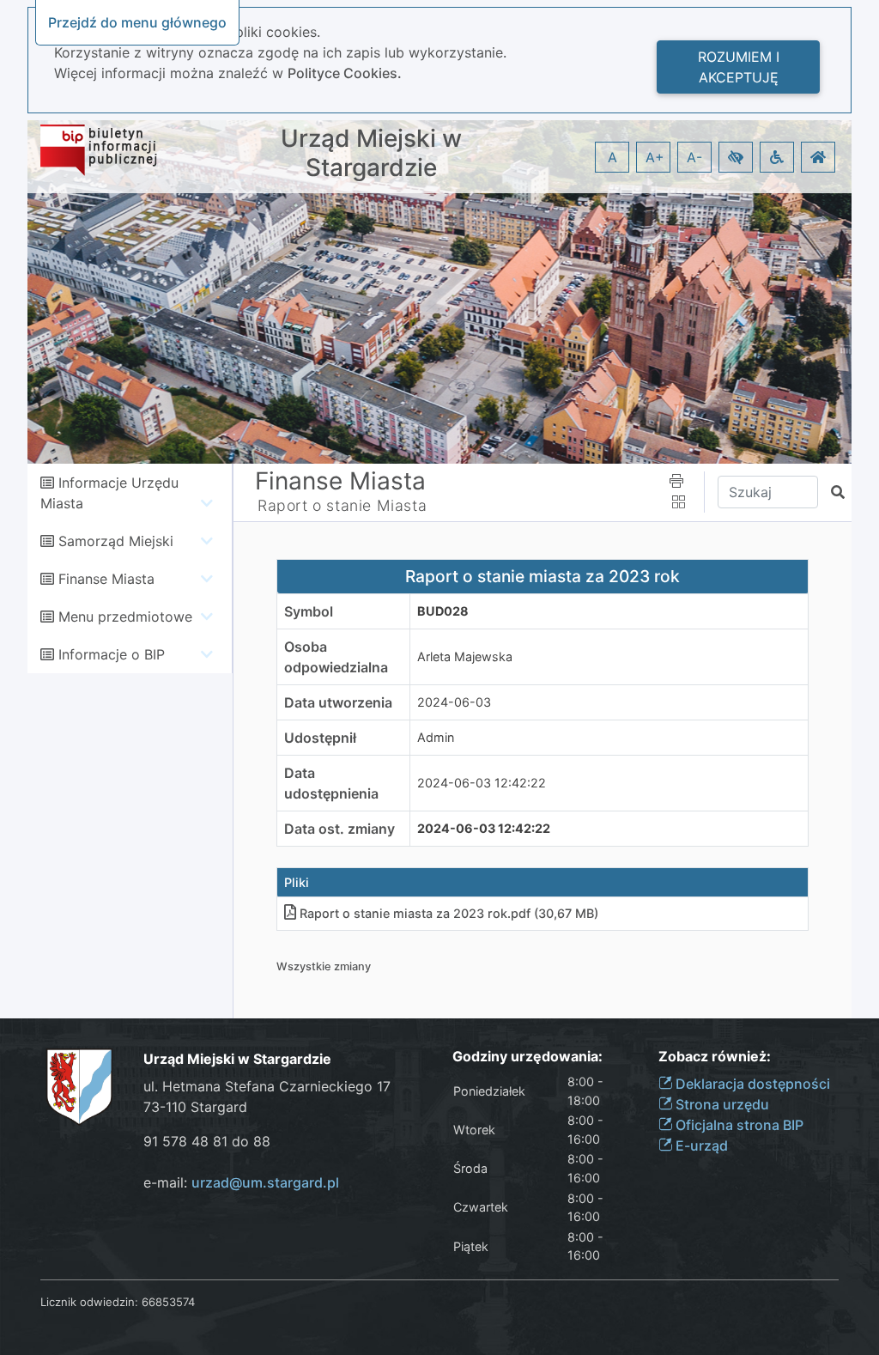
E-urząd (700, 1145)
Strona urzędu (720, 1104)
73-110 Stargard (195, 1106)
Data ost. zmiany (339, 828)
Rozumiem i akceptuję (738, 67)
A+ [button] (655, 157)
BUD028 (443, 611)
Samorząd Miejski (115, 541)
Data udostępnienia (331, 783)
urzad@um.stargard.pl (265, 1182)
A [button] (612, 157)
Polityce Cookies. (345, 73)
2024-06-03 (454, 702)
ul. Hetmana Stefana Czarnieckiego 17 (267, 1086)
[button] (735, 157)
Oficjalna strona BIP (737, 1124)
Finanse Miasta (106, 578)
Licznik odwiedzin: (89, 1302)
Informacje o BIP (111, 654)
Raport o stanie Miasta (342, 505)
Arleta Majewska (464, 656)
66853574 (168, 1302)
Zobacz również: (714, 1056)
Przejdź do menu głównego (137, 22)
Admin (435, 737)
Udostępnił (320, 737)
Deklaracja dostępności (751, 1083)
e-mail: (241, 1182)
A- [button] (694, 157)
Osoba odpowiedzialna (336, 657)
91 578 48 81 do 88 (206, 1141)
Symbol (308, 611)
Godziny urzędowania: (527, 1056)
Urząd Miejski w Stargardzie (371, 153)
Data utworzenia (338, 702)
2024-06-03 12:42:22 (481, 782)
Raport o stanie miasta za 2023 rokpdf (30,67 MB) (449, 913)
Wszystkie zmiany (323, 966)
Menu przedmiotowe (125, 616)
